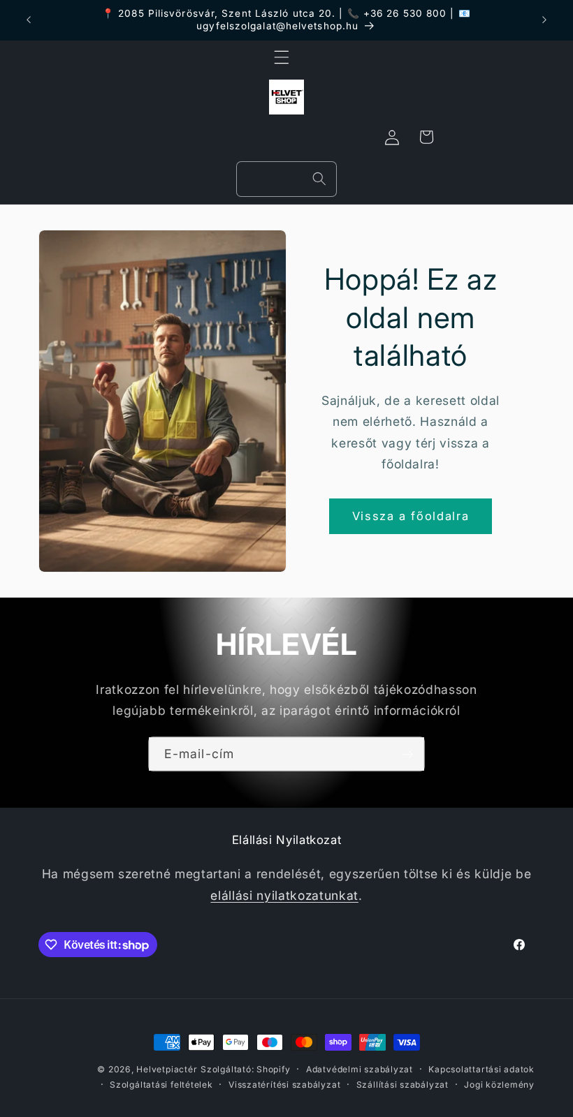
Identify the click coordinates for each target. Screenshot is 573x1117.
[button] (281, 57)
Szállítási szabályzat (402, 1084)
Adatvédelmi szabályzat (359, 1069)
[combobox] (286, 179)
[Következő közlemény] (544, 20)
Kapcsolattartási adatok (481, 1069)
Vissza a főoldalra (411, 516)
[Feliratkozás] (407, 754)
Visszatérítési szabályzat (284, 1084)
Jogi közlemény (499, 1084)
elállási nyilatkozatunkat (284, 895)
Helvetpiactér (166, 1069)
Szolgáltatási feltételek (161, 1084)
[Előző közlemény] (28, 20)
